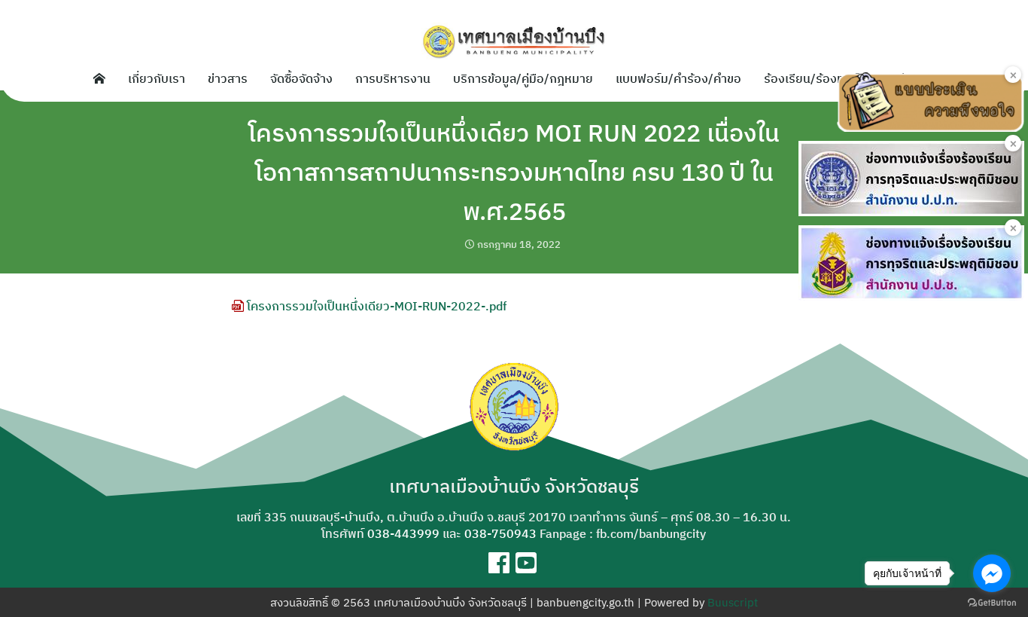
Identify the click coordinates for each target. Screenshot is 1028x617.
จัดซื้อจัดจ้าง (301, 78)
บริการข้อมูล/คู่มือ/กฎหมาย (523, 78)
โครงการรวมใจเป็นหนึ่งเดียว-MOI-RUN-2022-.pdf (375, 305)
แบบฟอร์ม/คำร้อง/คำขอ (678, 78)
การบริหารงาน (392, 78)
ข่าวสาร (228, 78)
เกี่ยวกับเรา (156, 78)
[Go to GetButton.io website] (992, 601)
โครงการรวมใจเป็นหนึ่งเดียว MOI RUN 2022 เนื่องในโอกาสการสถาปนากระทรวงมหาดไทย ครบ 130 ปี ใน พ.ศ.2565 (514, 172)
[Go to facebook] (992, 573)
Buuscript (732, 602)
